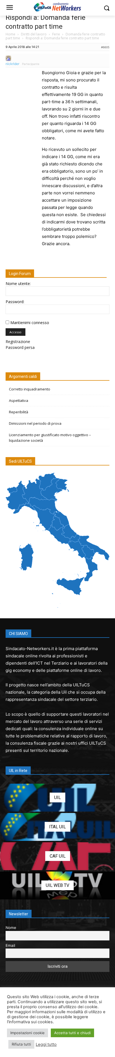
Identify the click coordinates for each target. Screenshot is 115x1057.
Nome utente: (18, 283)
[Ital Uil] (57, 827)
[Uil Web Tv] (57, 885)
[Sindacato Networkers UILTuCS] (57, 6)
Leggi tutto (46, 1044)
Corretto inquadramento (29, 389)
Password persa (20, 347)
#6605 (105, 47)
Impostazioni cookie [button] (27, 1033)
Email (10, 945)
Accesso (15, 332)
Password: (15, 301)
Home (10, 34)
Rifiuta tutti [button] (21, 1044)
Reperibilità (18, 411)
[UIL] (57, 798)
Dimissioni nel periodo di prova (35, 423)
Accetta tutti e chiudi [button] (72, 1033)
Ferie (56, 34)
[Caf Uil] (57, 856)
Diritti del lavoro (34, 34)
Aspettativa (18, 400)
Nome (11, 927)
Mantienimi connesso (29, 322)
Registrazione (18, 341)
